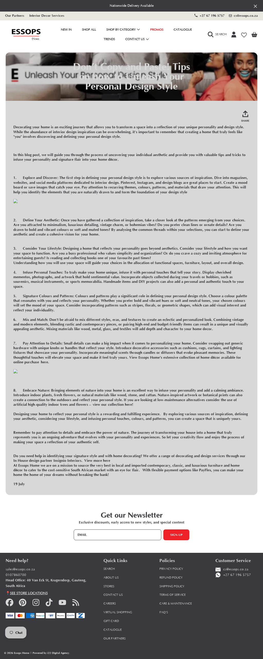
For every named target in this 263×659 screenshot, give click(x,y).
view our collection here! (113, 404)
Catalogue (113, 629)
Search (109, 569)
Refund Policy (171, 577)
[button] (218, 35)
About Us (111, 577)
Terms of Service (172, 595)
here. (45, 362)
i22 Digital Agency (58, 653)
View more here (97, 460)
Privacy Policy (171, 569)
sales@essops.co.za (20, 569)
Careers (110, 603)
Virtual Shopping (118, 612)
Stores (109, 586)
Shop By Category (121, 29)
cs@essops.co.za (246, 15)
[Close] (255, 6)
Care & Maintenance (175, 603)
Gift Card (111, 621)
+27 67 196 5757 (212, 15)
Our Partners (14, 15)
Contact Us (135, 39)
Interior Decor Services (46, 15)
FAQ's (163, 612)
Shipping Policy (171, 586)
